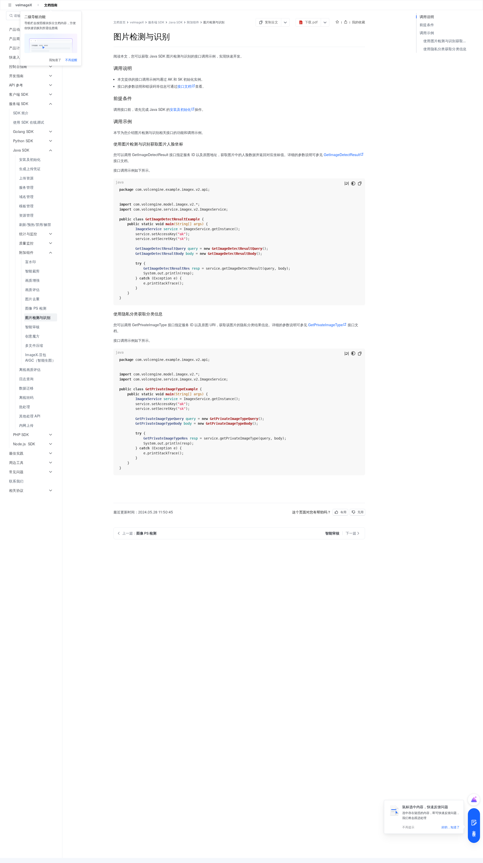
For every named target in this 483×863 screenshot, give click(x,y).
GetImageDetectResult (342, 154)
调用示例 (427, 33)
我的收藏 (358, 22)
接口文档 (184, 86)
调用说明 (427, 17)
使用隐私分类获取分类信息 (445, 49)
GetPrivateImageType (325, 324)
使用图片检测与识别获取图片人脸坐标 (447, 41)
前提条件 (427, 25)
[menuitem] (31, 113)
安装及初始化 (180, 109)
